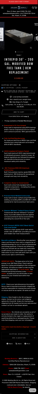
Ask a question (19, 338)
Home (18, 55)
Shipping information (19, 334)
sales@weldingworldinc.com (13, 13)
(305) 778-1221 (26, 11)
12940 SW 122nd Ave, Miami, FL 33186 (22, 364)
